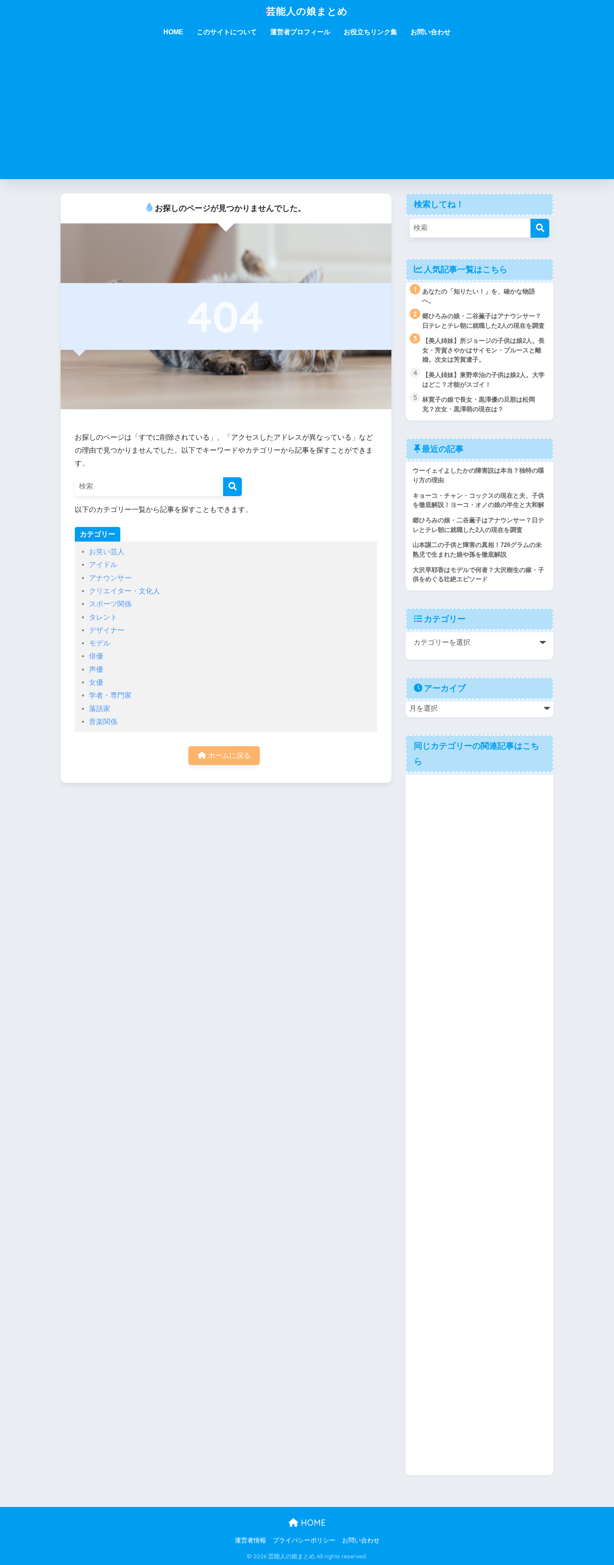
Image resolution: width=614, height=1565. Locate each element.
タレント (103, 617)
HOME (173, 31)
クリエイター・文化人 (124, 591)
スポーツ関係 (110, 604)
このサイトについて (227, 31)
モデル (99, 643)
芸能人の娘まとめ (307, 11)
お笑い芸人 (106, 552)
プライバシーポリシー (304, 1540)
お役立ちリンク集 (370, 31)
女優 (96, 682)
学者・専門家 (110, 695)
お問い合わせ (431, 31)
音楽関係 (103, 722)
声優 (96, 670)
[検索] (232, 486)
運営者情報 (250, 1540)
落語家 (99, 709)
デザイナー (106, 630)
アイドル (103, 565)
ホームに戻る (228, 756)
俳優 (96, 656)
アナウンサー (110, 578)
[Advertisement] (307, 116)
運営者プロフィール (300, 31)
